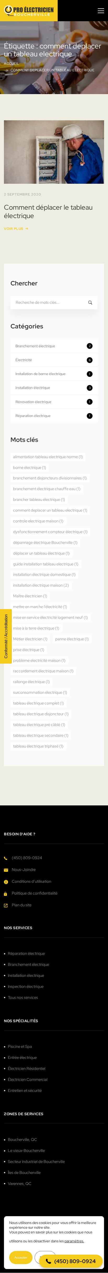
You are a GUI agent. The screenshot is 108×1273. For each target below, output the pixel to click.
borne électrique (29, 467)
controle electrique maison (38, 521)
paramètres (73, 1241)
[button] (71, 1261)
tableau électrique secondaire (40, 735)
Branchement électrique (53, 346)
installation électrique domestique (44, 574)
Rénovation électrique (52, 401)
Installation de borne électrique (52, 373)
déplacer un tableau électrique (41, 553)
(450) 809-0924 (27, 857)
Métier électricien (30, 639)
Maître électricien (30, 596)
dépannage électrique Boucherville (45, 542)
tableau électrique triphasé (38, 746)
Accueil (11, 63)
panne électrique (72, 639)
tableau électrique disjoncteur (41, 714)
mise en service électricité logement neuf (50, 617)
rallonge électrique (31, 681)
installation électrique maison (41, 585)
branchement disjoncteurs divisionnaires (50, 478)
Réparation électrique (52, 415)
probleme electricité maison (39, 660)
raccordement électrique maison (43, 671)
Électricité (53, 359)
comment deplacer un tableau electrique (50, 510)
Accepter (20, 1257)
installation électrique (53, 387)
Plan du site (21, 905)
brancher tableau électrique (39, 499)
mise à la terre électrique (36, 628)
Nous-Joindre (24, 869)
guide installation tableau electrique (45, 564)
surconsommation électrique (40, 692)
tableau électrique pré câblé (39, 724)
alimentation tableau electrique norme (48, 456)
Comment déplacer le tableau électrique (48, 211)
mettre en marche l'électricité (40, 606)
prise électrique (28, 649)
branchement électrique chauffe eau (46, 488)
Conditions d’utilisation (31, 881)
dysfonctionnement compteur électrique (50, 531)
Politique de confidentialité (34, 893)
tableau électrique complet (38, 703)
